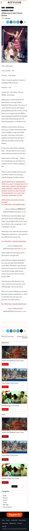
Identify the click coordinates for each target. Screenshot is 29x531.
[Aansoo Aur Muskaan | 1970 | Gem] (14, 352)
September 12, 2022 (20, 249)
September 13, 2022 (20, 311)
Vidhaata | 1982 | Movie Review (7, 336)
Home (3, 7)
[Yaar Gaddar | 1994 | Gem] (14, 374)
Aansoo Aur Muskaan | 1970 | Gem (13, 360)
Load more (14, 486)
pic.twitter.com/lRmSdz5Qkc (13, 204)
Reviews (11, 10)
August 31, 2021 (21, 212)
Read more (5, 364)
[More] (24, 22)
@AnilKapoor (7, 182)
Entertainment (10, 7)
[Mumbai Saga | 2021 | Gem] (14, 397)
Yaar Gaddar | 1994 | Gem (10, 383)
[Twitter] (7, 22)
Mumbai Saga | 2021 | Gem (10, 406)
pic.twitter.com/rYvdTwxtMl (13, 241)
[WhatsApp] (14, 22)
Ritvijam (8, 18)
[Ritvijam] (2, 18)
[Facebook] (11, 22)
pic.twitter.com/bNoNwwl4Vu (14, 304)
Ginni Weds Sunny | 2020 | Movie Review (22, 337)
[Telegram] (17, 22)
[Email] (21, 22)
